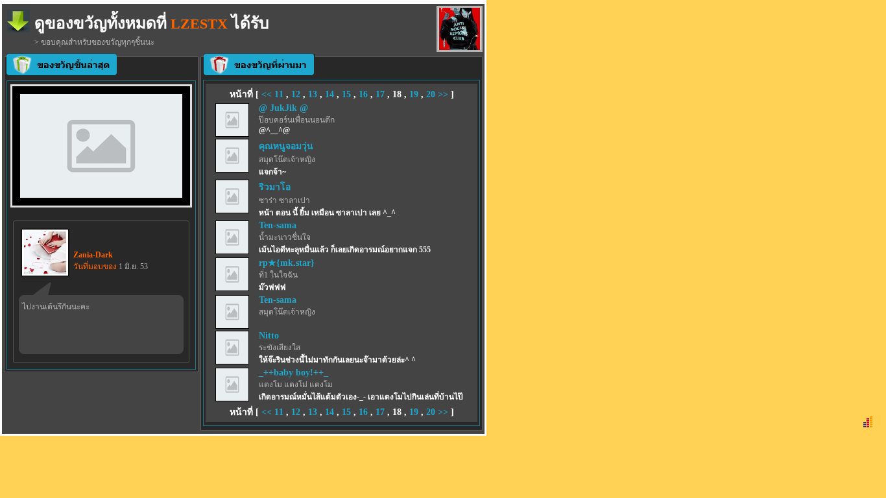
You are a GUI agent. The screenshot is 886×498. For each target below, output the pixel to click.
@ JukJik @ (283, 108)
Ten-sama (277, 225)
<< (267, 94)
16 (363, 94)
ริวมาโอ (275, 187)
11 (278, 94)
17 (380, 94)
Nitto (269, 335)
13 (312, 94)
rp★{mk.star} (287, 263)
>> (443, 94)
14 (329, 94)
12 (295, 94)
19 (413, 94)
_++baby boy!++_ (293, 372)
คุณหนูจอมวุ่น (286, 146)
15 (346, 94)
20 (430, 94)
